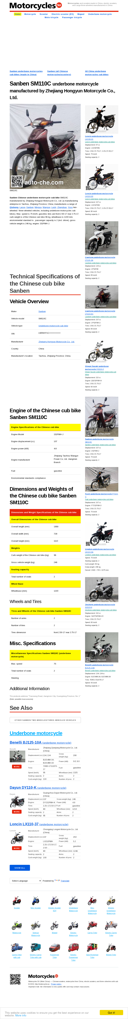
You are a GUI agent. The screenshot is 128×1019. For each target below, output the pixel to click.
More (17, 767)
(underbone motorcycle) (40, 742)
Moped (80, 14)
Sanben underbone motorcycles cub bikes (100, 445)
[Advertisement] (64, 44)
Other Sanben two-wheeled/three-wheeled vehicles (45, 720)
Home (18, 14)
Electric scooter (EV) (63, 14)
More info (20, 1015)
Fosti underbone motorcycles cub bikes (99, 499)
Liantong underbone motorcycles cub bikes (100, 263)
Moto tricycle (51, 17)
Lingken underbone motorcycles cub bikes (100, 555)
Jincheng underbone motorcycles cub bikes (101, 610)
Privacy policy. (56, 984)
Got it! (111, 1012)
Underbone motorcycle (100, 14)
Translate (65, 881)
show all (20, 868)
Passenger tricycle (72, 17)
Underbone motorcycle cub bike (53, 326)
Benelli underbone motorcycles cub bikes (100, 670)
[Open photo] (45, 146)
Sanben (42, 311)
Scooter (44, 14)
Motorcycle (30, 14)
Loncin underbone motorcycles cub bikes (100, 142)
